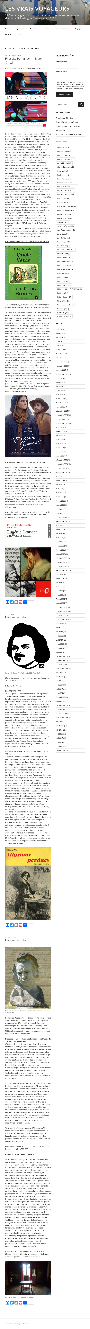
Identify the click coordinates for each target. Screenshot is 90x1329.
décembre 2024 (62, 411)
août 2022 (60, 525)
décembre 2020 (62, 607)
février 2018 (60, 746)
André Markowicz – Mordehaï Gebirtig (70, 134)
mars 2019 (60, 693)
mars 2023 (60, 497)
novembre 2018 (62, 709)
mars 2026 (60, 350)
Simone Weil (63, 301)
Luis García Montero (65, 250)
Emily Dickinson (64, 179)
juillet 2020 (60, 628)
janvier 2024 (60, 456)
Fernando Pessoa (65, 187)
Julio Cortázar (63, 238)
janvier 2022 (60, 554)
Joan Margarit (63, 222)
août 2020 (60, 623)
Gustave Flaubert (65, 214)
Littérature (33, 29)
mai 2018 (59, 734)
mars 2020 (60, 644)
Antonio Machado (65, 159)
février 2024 (60, 452)
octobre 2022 (61, 517)
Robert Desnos (64, 297)
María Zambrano (64, 265)
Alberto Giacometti (65, 151)
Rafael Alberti (76, 289)
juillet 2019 (60, 677)
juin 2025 (59, 386)
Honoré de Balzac (16, 617)
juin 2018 (59, 730)
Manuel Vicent (63, 254)
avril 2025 (59, 395)
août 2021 (59, 574)
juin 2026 (59, 337)
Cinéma (8, 29)
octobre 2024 (61, 419)
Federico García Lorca (66, 183)
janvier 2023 (60, 505)
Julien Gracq (62, 234)
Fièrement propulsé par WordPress (17, 1324)
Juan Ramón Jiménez (66, 230)
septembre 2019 (62, 669)
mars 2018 (60, 742)
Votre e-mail (61, 72)
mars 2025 (60, 399)
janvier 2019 (60, 701)
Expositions (20, 29)
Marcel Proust (63, 258)
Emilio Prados (63, 175)
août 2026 (60, 329)
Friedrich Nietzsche (65, 202)
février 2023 (60, 501)
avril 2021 (59, 591)
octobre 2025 (61, 370)
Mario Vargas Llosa (65, 261)
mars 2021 (60, 595)
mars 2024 (60, 448)
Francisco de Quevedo (66, 195)
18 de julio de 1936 (62, 130)
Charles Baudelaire (65, 167)
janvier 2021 (60, 603)
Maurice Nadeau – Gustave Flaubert (69, 126)
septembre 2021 (62, 570)
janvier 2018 (60, 750)
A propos (18, 34)
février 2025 (60, 403)
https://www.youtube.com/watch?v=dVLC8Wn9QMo (27, 241)
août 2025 (60, 378)
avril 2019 (59, 689)
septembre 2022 (62, 521)
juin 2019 (59, 681)
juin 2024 (59, 435)
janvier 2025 (60, 407)
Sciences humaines (62, 29)
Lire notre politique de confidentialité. (69, 89)
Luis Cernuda (63, 246)
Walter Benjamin (64, 313)
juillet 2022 (60, 529)
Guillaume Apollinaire (66, 210)
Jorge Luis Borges (65, 226)
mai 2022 (59, 538)
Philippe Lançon (64, 285)
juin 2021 (59, 583)
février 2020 (60, 648)
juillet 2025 (60, 382)
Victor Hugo (63, 309)
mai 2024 (59, 440)
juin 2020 (59, 632)
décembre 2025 (62, 362)
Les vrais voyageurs (37, 8)
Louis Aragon (63, 242)
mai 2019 (59, 685)
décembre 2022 (62, 509)
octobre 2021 (61, 566)
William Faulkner (64, 317)
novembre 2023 (62, 464)
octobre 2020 (61, 615)
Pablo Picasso (63, 277)
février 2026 (60, 354)
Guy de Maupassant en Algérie (67, 122)
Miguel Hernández (65, 269)
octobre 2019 (61, 664)
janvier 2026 (60, 358)
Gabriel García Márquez (67, 206)
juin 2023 (59, 484)
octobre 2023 (61, 468)
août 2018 (59, 722)
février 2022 (60, 550)
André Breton (63, 155)
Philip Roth (62, 289)
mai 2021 (59, 587)
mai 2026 (59, 341)
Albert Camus (63, 147)
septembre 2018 (62, 718)
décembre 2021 (62, 558)
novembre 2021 (62, 562)
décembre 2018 (62, 705)
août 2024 (60, 427)
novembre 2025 (62, 366)
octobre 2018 (61, 713)
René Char (62, 293)
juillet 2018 (60, 726)
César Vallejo (63, 171)
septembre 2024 (62, 423)
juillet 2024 (60, 431)
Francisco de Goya (65, 191)
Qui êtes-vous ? (62, 61)
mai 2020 (59, 636)
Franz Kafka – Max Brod (64, 118)
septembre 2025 (62, 374)
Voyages (78, 29)
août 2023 (60, 476)
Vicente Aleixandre (65, 305)
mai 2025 (59, 390)
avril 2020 (59, 640)
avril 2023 (59, 493)
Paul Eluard (62, 281)
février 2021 (60, 599)
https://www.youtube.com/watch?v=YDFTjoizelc (25, 462)
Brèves (8, 34)
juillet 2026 (60, 333)
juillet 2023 (60, 480)
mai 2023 (59, 489)
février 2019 (60, 697)
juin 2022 (59, 534)
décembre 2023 (62, 460)
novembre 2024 (62, 415)
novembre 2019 (62, 660)
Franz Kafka (63, 198)
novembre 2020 (62, 611)
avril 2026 (59, 345)
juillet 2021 (60, 579)
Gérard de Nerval (64, 218)
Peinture (46, 29)
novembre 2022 (62, 513)
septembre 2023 (62, 472)
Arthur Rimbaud (64, 163)
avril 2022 (59, 542)
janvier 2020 (60, 652)
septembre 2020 (62, 619)
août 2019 (59, 673)
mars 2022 (60, 546)
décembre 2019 (62, 656)
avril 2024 (59, 444)
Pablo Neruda (63, 273)
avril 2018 (59, 738)
